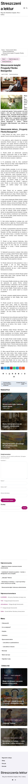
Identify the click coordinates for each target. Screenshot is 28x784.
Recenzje (4, 650)
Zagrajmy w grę (6, 659)
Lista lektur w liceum (8, 646)
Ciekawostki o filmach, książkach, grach (13, 698)
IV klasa (5, 675)
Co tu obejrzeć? (6, 627)
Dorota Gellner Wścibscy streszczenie (15, 611)
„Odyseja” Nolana (7, 577)
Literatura (4, 635)
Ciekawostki (5, 623)
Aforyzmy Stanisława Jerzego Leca (17, 597)
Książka (4, 631)
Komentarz (3, 460)
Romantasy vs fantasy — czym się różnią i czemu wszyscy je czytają (14, 743)
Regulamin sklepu (7, 757)
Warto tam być (6, 654)
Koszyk (4, 763)
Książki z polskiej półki (15, 675)
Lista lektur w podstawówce (11, 642)
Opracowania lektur (7, 639)
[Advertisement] (14, 31)
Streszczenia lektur (14, 772)
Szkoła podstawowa (6, 61)
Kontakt (4, 766)
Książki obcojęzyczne (13, 59)
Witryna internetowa (5, 493)
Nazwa (2, 480)
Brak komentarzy (14, 74)
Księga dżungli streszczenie (11, 600)
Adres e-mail (4, 486)
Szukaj (3, 504)
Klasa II (3, 59)
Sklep (3, 760)
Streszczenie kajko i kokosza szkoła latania (14, 587)
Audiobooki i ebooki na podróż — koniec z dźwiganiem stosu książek (13, 703)
